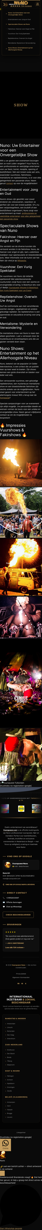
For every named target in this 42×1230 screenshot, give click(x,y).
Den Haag (10, 1035)
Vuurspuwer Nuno (18, 965)
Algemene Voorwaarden (21, 977)
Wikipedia (21, 260)
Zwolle (9, 1091)
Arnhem (10, 1080)
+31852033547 (11, 898)
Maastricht (11, 1065)
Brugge (9, 1113)
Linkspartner (21, 1132)
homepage (5, 398)
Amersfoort (11, 1038)
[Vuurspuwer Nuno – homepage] (21, 3)
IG (22, 984)
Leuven (9, 1117)
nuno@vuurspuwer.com (11, 878)
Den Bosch (11, 1053)
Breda (9, 1057)
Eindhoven (11, 1050)
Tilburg (9, 1061)
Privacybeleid (21, 974)
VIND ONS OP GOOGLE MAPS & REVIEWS (20, 884)
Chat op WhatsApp (12, 907)
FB (18, 984)
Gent (9, 1106)
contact (9, 183)
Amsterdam (11, 1023)
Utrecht (10, 1027)
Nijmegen (10, 1076)
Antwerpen (11, 1102)
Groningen (11, 1087)
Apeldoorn (10, 1083)
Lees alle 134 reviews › (14, 948)
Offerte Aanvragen (12, 902)
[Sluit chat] (2, 1173)
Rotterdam (10, 1031)
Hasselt (9, 1110)
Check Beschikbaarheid (18, 915)
